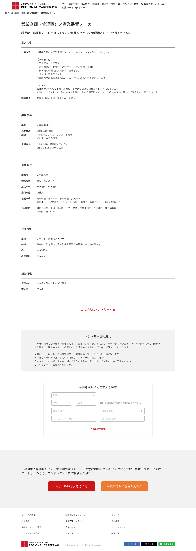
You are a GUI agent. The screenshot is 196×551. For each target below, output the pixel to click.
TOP (7, 13)
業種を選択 (59, 411)
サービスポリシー (119, 527)
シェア (134, 544)
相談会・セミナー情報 (103, 4)
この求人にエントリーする (98, 309)
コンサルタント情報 (128, 4)
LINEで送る (168, 544)
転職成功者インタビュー (154, 4)
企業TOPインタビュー (73, 7)
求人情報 (85, 4)
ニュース (115, 515)
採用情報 (115, 533)
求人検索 (15, 13)
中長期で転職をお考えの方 (124, 486)
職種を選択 (107, 411)
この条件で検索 (98, 429)
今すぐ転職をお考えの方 (72, 486)
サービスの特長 (70, 4)
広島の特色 (70, 527)
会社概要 (115, 521)
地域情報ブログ (72, 533)
